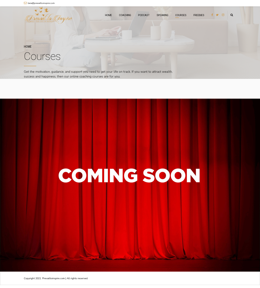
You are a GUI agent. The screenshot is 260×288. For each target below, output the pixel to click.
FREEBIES (198, 15)
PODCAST (144, 15)
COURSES (180, 15)
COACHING (125, 15)
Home (27, 46)
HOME (108, 15)
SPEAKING (162, 15)
